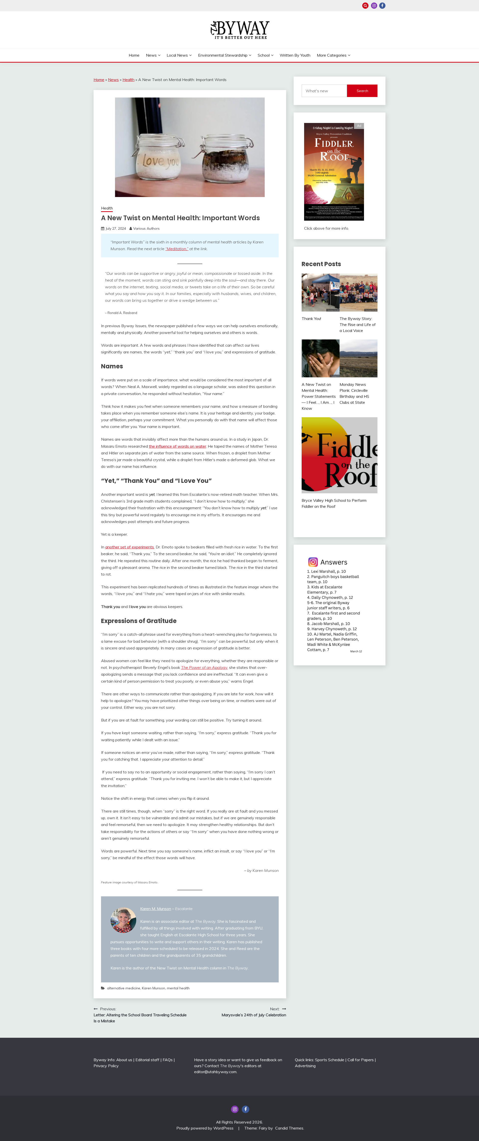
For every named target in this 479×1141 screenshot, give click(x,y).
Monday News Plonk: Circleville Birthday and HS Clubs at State (354, 393)
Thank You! (311, 318)
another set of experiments (129, 546)
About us (124, 1059)
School (264, 55)
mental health (178, 988)
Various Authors (146, 228)
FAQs (168, 1059)
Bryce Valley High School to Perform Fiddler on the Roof (334, 503)
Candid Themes (289, 1128)
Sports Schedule (329, 1059)
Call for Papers (361, 1059)
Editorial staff (147, 1059)
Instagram (374, 5)
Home (134, 55)
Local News (177, 55)
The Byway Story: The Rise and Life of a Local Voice (358, 324)
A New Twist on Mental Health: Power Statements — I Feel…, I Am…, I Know (319, 396)
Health (128, 79)
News (151, 55)
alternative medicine (123, 988)
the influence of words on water (177, 446)
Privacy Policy (106, 1065)
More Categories (332, 55)
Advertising (305, 1065)
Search (362, 91)
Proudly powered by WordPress (205, 1128)
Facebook (382, 5)
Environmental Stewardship (222, 55)
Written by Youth (295, 55)
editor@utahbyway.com (215, 1071)
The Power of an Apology (204, 667)
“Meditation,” (176, 248)
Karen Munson (153, 988)
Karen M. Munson (155, 908)
